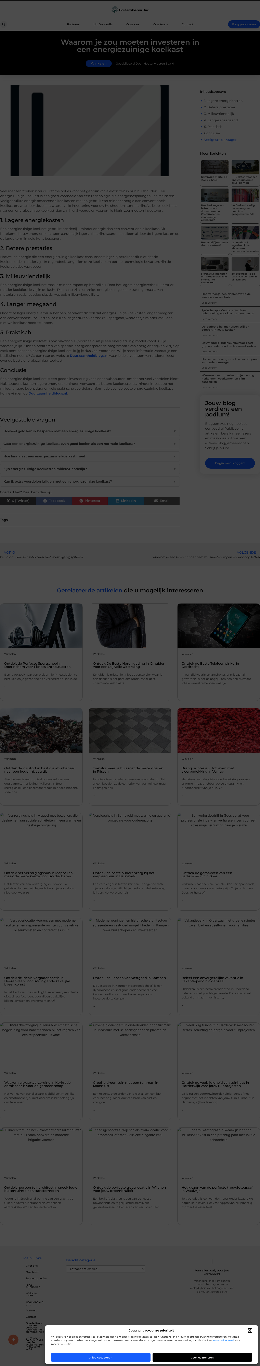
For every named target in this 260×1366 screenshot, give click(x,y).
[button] (250, 1330)
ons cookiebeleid (223, 1340)
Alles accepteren (100, 1357)
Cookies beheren (202, 1357)
